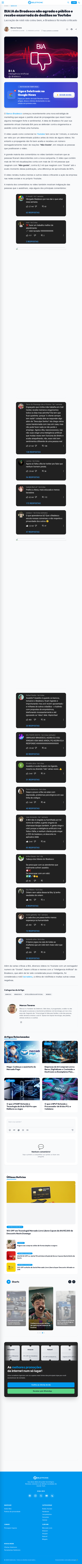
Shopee (45, 1533)
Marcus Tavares (16, 28)
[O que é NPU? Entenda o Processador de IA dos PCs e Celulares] (60, 1089)
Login (74, 2)
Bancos (14, 6)
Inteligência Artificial (34, 994)
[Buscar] (68, 2)
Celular (44, 1520)
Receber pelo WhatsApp (42, 1391)
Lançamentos (47, 1514)
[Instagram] (35, 1496)
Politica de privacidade (12, 1511)
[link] (21, 1022)
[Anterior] (69, 1281)
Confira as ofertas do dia (41, 1385)
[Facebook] (30, 1496)
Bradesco (18, 994)
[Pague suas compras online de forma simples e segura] (41, 1244)
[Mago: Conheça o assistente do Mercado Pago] (22, 1052)
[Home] (35, 2)
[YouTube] (47, 1496)
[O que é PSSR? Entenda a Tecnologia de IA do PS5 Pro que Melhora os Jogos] (22, 1089)
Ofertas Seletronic (10, 1547)
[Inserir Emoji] (10, 1130)
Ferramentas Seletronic (12, 1550)
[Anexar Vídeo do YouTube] (27, 1130)
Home (6, 6)
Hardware (45, 1511)
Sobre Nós (8, 1509)
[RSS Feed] (52, 1496)
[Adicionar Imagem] (23, 1130)
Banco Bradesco (14, 113)
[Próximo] (73, 1281)
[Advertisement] (41, 1430)
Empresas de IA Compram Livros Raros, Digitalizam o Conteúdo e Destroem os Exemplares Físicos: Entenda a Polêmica (60, 1071)
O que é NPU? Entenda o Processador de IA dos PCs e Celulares (58, 1106)
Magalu (45, 1539)
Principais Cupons (10, 1528)
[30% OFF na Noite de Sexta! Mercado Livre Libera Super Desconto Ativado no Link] (41, 1267)
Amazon (45, 1531)
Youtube (41, 134)
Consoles (45, 1517)
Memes (48, 994)
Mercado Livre (47, 1528)
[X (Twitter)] (41, 1496)
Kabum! (44, 1536)
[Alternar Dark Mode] (79, 2)
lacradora (27, 977)
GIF (14, 1130)
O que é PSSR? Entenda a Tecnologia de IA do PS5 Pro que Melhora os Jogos (22, 1106)
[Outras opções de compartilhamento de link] (76, 29)
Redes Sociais (47, 1509)
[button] (67, 29)
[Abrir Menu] (2, 2)
